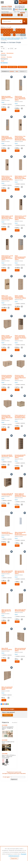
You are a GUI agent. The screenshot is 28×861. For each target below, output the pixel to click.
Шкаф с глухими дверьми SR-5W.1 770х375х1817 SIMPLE (20, 297)
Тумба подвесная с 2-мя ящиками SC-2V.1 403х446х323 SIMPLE (20, 416)
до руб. (12, 48)
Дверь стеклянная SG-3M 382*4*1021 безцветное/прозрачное (20, 533)
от (1, 48)
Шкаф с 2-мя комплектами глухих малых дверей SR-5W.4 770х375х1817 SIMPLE (7, 297)
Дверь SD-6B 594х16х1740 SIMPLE (6, 649)
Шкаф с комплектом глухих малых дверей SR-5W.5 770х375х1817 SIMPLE (20, 337)
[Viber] (6, 704)
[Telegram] (4, 704)
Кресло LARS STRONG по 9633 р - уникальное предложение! (9, 756)
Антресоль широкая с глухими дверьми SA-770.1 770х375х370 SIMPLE (6, 377)
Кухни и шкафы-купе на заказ (8, 742)
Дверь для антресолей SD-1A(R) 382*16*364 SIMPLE (20, 649)
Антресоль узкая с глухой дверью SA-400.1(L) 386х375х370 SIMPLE (6, 417)
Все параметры (4, 62)
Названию (11, 71)
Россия (2, 60)
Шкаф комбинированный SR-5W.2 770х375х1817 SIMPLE (20, 257)
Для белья (3, 57)
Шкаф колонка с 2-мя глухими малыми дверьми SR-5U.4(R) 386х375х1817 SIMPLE (7, 177)
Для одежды (9, 57)
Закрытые (3, 53)
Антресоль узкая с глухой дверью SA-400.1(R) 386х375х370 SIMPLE (20, 377)
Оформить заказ (23, 2)
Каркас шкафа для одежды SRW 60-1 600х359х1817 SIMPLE (20, 495)
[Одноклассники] (3, 704)
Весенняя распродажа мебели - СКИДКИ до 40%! (7, 728)
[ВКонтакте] (1, 704)
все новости (14, 722)
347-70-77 (20, 8)
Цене (17, 71)
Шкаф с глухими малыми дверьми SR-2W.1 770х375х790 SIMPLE (6, 337)
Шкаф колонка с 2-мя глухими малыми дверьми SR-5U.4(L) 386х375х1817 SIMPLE (20, 138)
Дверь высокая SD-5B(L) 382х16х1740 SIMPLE (19, 572)
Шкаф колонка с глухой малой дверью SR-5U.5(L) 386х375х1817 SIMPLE (20, 217)
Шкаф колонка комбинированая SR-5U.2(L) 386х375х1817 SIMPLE (20, 98)
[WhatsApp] (8, 704)
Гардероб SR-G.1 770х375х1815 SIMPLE (7, 533)
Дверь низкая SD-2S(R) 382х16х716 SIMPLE (7, 571)
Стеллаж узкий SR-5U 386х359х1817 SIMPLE (7, 455)
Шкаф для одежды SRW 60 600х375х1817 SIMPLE (7, 97)
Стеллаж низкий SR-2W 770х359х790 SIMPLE (7, 494)
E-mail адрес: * (7, 777)
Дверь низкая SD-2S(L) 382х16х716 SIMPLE (20, 610)
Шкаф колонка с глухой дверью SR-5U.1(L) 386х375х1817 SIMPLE (20, 177)
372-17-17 (20, 9)
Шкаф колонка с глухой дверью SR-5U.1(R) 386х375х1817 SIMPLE (7, 217)
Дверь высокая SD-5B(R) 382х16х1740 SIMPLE (6, 611)
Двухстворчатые (9, 53)
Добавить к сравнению (7, 104)
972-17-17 (20, 6)
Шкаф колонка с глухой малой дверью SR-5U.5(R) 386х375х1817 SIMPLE (7, 257)
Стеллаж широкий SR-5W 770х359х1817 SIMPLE (20, 456)
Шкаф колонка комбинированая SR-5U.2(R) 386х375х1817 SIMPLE (7, 138)
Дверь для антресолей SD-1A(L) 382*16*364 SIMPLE (7, 688)
